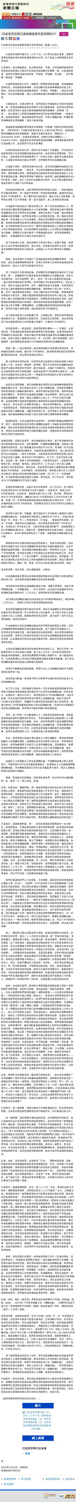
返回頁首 (70, 1479)
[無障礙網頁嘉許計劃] (49, 1495)
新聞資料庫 (10, 1479)
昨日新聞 (26, 1479)
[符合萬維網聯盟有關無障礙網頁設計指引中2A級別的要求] (67, 1496)
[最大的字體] (30, 14)
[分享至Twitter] (6, 38)
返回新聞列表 (52, 1479)
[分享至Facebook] (2, 38)
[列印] (18, 38)
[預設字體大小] (23, 14)
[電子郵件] (10, 38)
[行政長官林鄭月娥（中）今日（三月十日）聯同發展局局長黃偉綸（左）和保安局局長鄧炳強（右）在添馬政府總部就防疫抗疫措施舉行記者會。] (37, 1429)
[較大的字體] (26, 14)
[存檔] (14, 38)
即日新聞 (8, 1484)
